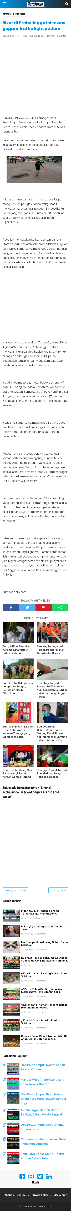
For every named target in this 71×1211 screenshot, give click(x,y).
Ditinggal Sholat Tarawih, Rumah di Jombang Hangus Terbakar (52, 773)
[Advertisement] (35, 76)
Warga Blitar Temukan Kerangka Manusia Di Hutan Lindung (17, 650)
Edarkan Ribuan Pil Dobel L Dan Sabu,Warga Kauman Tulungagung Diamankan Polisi (18, 731)
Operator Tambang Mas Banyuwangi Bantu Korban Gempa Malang (17, 773)
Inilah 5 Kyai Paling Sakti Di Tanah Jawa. (41, 928)
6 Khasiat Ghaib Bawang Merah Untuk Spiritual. (44, 975)
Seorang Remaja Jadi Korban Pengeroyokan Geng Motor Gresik (50, 650)
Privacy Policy (40, 1195)
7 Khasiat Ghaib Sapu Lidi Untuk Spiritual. (40, 1022)
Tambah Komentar (56, 36)
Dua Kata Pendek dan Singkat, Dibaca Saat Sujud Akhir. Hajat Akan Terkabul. (44, 959)
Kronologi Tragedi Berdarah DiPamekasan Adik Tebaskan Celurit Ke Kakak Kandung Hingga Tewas (52, 690)
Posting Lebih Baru (15, 890)
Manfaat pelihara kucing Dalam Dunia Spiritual (44, 943)
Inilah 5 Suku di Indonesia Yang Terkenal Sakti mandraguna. (40, 912)
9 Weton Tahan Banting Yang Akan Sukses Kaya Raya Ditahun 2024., (42, 990)
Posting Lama (58, 890)
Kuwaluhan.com (43, 1206)
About (8, 1195)
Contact (22, 1195)
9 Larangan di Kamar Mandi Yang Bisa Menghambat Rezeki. (44, 1006)
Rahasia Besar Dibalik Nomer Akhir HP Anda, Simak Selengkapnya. (44, 1037)
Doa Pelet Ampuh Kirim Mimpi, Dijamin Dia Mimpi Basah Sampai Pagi (43, 1099)
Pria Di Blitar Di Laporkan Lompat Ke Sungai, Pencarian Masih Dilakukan (18, 688)
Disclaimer (60, 1195)
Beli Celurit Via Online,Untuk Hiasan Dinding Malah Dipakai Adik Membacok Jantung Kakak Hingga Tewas (52, 733)
